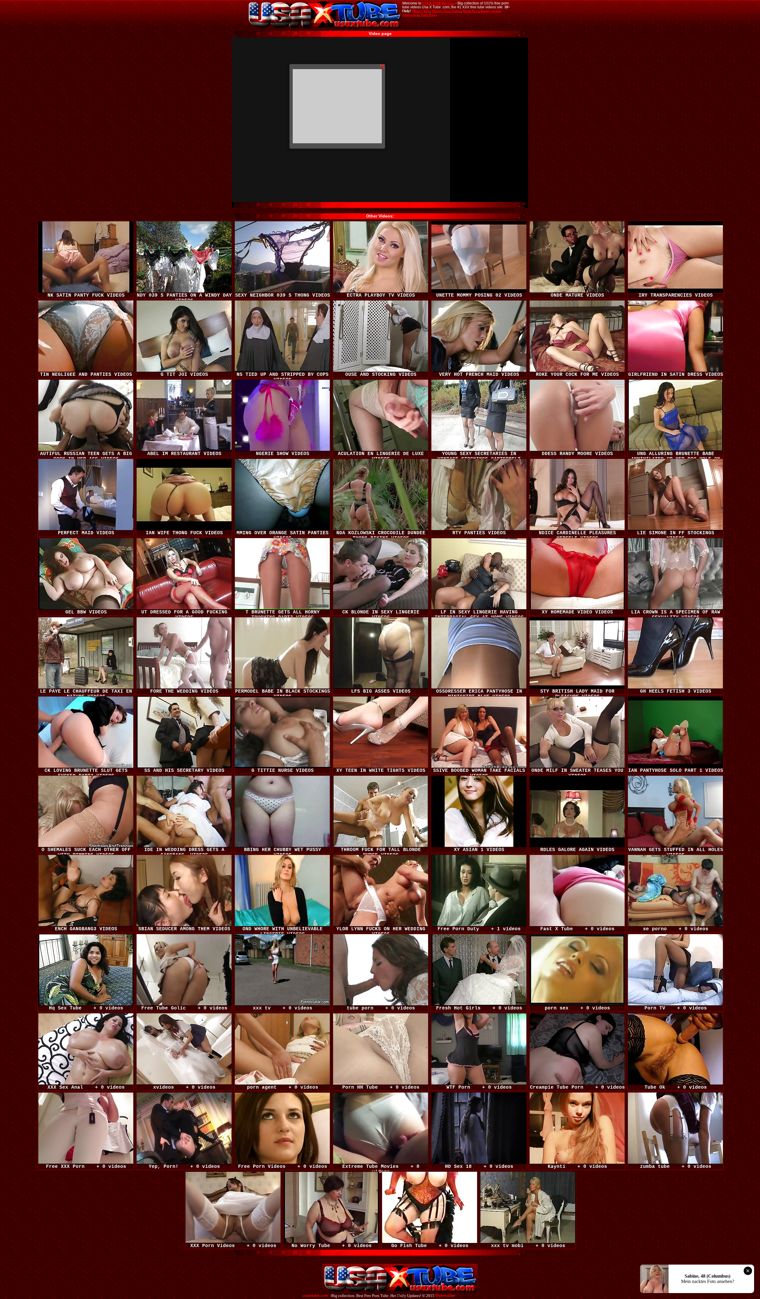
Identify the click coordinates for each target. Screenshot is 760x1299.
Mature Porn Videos (446, 11)
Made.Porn (471, 11)
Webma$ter (445, 1296)
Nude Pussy (429, 15)
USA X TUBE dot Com (438, 3)
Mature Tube (421, 11)
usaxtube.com (316, 1296)
